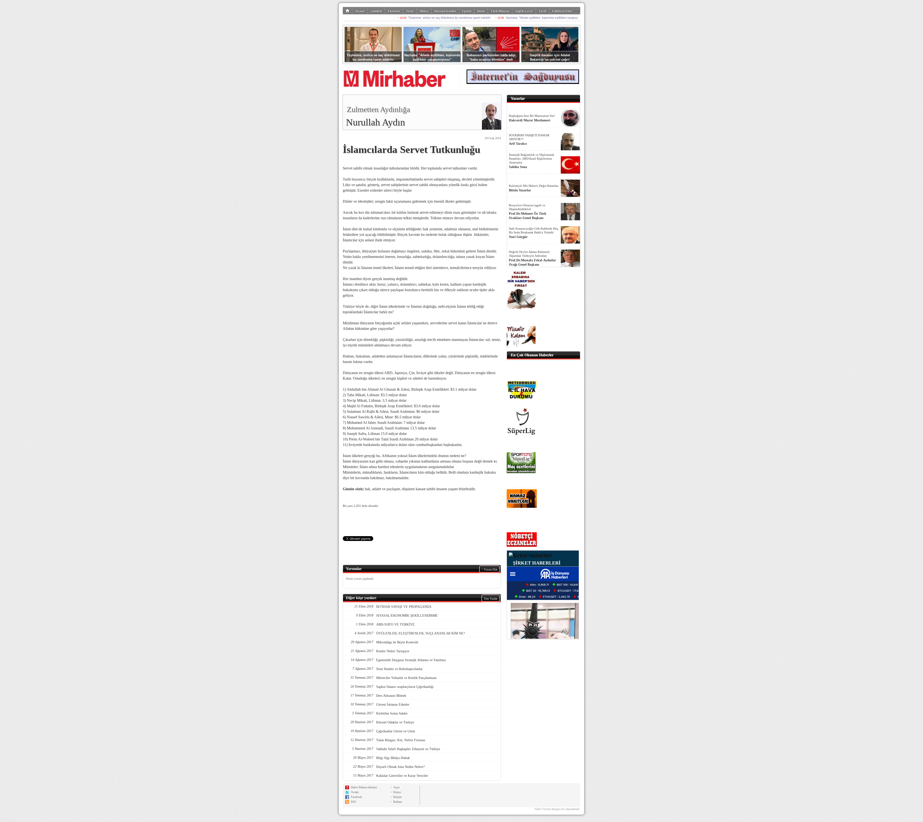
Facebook (356, 797)
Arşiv (396, 787)
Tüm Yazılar (490, 598)
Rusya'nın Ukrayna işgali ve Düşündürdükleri (527, 207)
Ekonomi (394, 11)
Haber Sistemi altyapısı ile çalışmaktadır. (557, 809)
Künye (397, 792)
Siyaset (360, 11)
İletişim (397, 797)
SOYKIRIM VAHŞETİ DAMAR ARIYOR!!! (529, 137)
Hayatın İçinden (445, 11)
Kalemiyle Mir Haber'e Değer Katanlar (533, 186)
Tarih (542, 11)
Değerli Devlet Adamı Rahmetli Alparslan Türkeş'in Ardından (529, 253)
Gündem (376, 11)
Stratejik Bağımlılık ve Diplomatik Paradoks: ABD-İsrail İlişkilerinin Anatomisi (531, 158)
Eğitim (466, 11)
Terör (410, 11)
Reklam (397, 801)
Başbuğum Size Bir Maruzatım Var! (532, 116)
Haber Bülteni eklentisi (364, 787)
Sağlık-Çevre (524, 11)
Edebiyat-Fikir (562, 11)
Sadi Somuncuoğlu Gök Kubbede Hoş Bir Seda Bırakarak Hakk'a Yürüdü (533, 230)
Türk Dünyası (500, 11)
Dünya (424, 11)
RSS (353, 801)
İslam (481, 11)
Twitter (355, 792)
